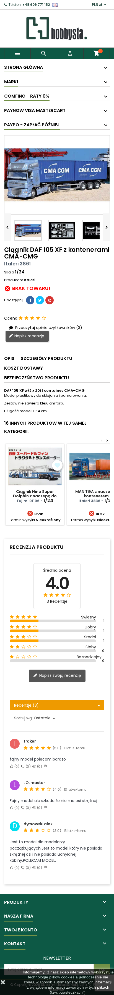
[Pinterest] (49, 300)
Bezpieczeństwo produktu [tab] (36, 378)
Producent (13, 280)
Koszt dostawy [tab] (23, 368)
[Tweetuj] (40, 300)
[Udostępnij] (30, 300)
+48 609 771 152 (36, 4)
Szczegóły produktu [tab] (46, 358)
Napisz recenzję (28, 336)
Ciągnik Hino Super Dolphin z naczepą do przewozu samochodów (35, 496)
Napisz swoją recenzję (59, 675)
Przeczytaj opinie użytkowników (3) (48, 327)
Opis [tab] (9, 358)
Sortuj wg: (23, 717)
